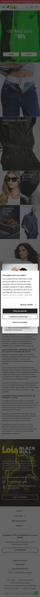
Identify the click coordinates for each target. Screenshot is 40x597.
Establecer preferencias (19, 317)
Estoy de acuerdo (20, 311)
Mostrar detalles (26, 305)
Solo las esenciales (20, 322)
